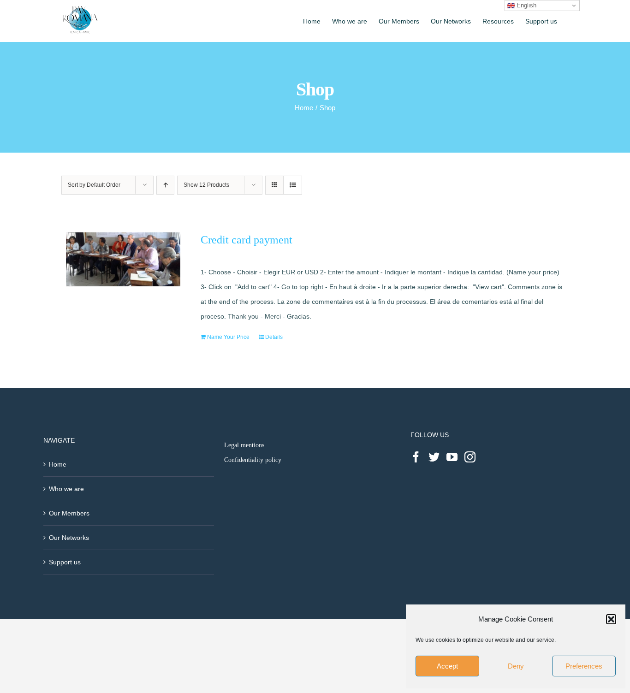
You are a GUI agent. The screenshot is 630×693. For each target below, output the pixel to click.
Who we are (66, 488)
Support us (65, 562)
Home (57, 464)
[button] (611, 619)
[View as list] (293, 185)
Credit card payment (246, 240)
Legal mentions (244, 445)
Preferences (583, 666)
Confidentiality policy (252, 459)
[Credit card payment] (123, 259)
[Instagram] (469, 456)
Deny (516, 666)
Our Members (69, 513)
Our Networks (69, 537)
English (525, 5)
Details (274, 337)
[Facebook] (416, 456)
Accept (447, 666)
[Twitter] (434, 456)
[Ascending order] (165, 185)
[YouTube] (452, 456)
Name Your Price (228, 337)
